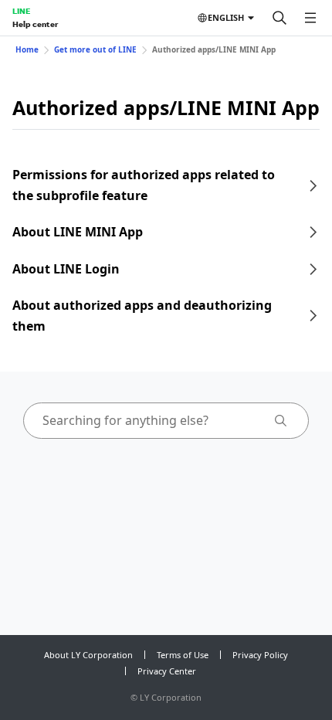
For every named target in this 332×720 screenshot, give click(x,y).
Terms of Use (182, 655)
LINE (21, 10)
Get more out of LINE (95, 49)
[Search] (279, 17)
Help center (35, 24)
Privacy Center (166, 671)
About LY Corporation (88, 655)
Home (27, 49)
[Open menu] (310, 17)
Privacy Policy (260, 655)
